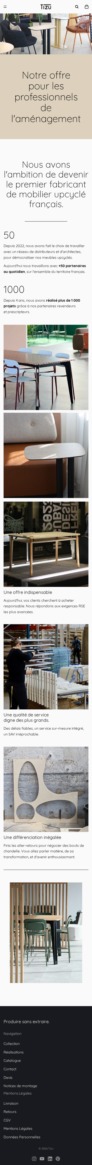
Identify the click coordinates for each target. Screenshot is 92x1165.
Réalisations (14, 1052)
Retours (10, 1112)
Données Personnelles (22, 1137)
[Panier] (87, 7)
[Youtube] (42, 1158)
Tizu (50, 1148)
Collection (12, 1043)
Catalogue (12, 1060)
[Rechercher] (77, 7)
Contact (10, 1069)
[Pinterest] (58, 1158)
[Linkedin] (50, 1158)
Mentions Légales (18, 1128)
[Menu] (5, 7)
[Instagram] (34, 1158)
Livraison (11, 1103)
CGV (7, 1120)
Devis (8, 1077)
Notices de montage (20, 1086)
